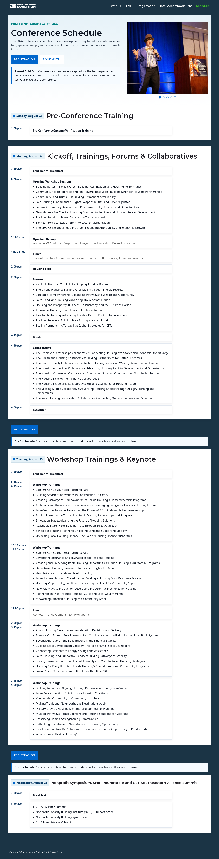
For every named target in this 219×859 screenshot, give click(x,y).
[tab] (160, 97)
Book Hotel (52, 59)
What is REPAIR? (122, 6)
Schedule (202, 6)
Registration (146, 6)
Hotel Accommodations (175, 6)
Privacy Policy (56, 852)
